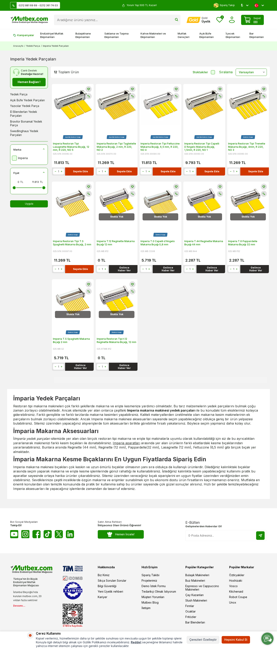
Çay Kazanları (194, 595)
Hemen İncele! (124, 534)
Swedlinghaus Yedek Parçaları (24, 133)
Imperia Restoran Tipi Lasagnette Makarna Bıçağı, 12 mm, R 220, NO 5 (71, 146)
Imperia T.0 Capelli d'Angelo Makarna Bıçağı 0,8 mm (158, 243)
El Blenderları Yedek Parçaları (23, 113)
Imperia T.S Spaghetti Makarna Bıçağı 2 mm (71, 340)
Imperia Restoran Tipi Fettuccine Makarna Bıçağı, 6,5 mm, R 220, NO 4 (160, 146)
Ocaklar (190, 611)
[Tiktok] (48, 534)
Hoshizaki (235, 580)
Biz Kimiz (104, 575)
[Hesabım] (232, 20)
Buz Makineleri (195, 580)
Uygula (29, 203)
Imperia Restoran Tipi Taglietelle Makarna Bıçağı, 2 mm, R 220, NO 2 (116, 146)
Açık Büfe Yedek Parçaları (27, 100)
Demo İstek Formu (154, 586)
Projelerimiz (149, 580)
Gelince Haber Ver (124, 269)
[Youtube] (14, 534)
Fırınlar (189, 606)
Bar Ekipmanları (256, 35)
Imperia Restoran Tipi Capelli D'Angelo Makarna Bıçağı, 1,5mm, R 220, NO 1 (201, 146)
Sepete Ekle (80, 171)
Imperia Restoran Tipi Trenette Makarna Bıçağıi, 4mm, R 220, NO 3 (246, 146)
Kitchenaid (236, 591)
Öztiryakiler (236, 575)
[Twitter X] (59, 534)
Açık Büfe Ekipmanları (206, 35)
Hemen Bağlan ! (29, 82)
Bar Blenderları (195, 622)
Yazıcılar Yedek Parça (24, 106)
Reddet (136, 642)
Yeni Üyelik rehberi (110, 591)
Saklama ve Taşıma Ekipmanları (116, 35)
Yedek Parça (33, 45)
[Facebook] (36, 534)
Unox (232, 602)
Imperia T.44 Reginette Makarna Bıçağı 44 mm (203, 243)
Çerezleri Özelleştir (203, 639)
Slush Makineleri (196, 600)
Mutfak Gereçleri (183, 35)
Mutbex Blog (150, 602)
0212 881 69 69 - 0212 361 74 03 (38, 5)
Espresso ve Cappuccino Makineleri (202, 587)
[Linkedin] (70, 534)
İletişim (146, 608)
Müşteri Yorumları (153, 597)
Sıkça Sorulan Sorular (112, 580)
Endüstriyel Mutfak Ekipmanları (51, 35)
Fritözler (190, 617)
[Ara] (176, 20)
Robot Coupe (238, 597)
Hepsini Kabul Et (235, 639)
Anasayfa (18, 45)
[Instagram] (25, 534)
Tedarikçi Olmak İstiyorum (159, 591)
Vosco (233, 586)
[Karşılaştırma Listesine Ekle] (89, 96)
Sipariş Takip (227, 5)
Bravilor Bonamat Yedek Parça (26, 123)
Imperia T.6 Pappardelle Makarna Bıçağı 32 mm (242, 243)
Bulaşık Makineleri (197, 575)
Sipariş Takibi (150, 575)
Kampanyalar (25, 35)
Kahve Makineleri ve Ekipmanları (153, 35)
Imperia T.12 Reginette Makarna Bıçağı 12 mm (116, 243)
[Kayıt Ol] (260, 535)
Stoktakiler (200, 72)
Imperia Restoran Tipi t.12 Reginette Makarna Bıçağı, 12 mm (116, 340)
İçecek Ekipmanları (233, 35)
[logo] (29, 20)
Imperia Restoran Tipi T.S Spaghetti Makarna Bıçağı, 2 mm (72, 243)
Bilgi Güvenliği (107, 586)
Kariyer (102, 597)
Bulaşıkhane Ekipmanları (83, 35)
